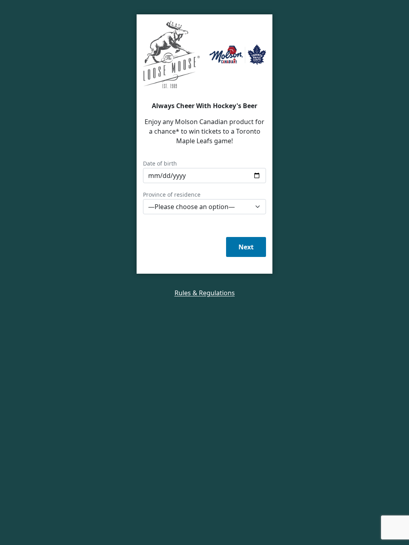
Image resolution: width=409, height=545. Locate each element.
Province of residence (172, 194)
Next (246, 247)
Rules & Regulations (205, 292)
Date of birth (160, 163)
